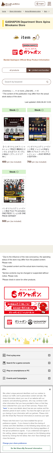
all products (14, 70)
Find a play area (13, 355)
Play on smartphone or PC (18, 370)
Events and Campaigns (17, 378)
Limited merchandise (40, 70)
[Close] (50, 389)
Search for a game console (18, 363)
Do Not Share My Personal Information (26, 448)
